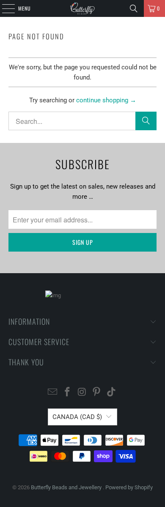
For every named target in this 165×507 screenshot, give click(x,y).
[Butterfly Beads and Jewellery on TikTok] (111, 392)
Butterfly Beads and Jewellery (67, 487)
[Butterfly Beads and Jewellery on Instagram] (82, 392)
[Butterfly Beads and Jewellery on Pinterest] (97, 392)
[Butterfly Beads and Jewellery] (82, 8)
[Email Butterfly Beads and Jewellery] (53, 392)
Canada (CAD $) (77, 417)
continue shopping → (106, 100)
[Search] (134, 8)
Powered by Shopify (129, 487)
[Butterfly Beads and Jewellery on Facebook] (67, 392)
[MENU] (4, 8)
